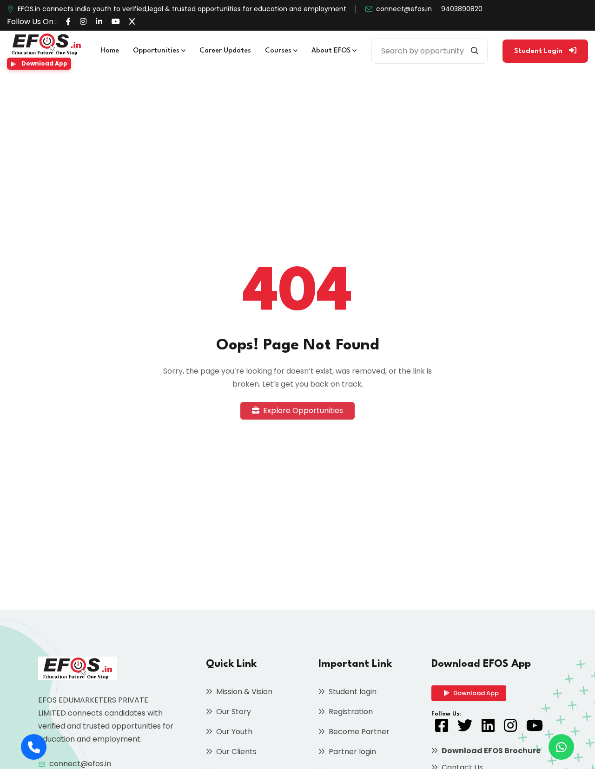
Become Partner (358, 731)
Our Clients (235, 751)
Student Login (539, 51)
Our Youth (233, 731)
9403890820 (462, 8)
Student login (352, 691)
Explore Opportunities (302, 410)
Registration (350, 711)
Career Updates (225, 50)
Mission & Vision (243, 691)
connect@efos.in (404, 8)
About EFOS (331, 50)
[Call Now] (33, 747)
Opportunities (157, 50)
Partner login (351, 751)
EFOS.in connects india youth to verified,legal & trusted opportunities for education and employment (182, 8)
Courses (279, 50)
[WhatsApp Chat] (561, 747)
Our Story (232, 711)
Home (110, 50)
